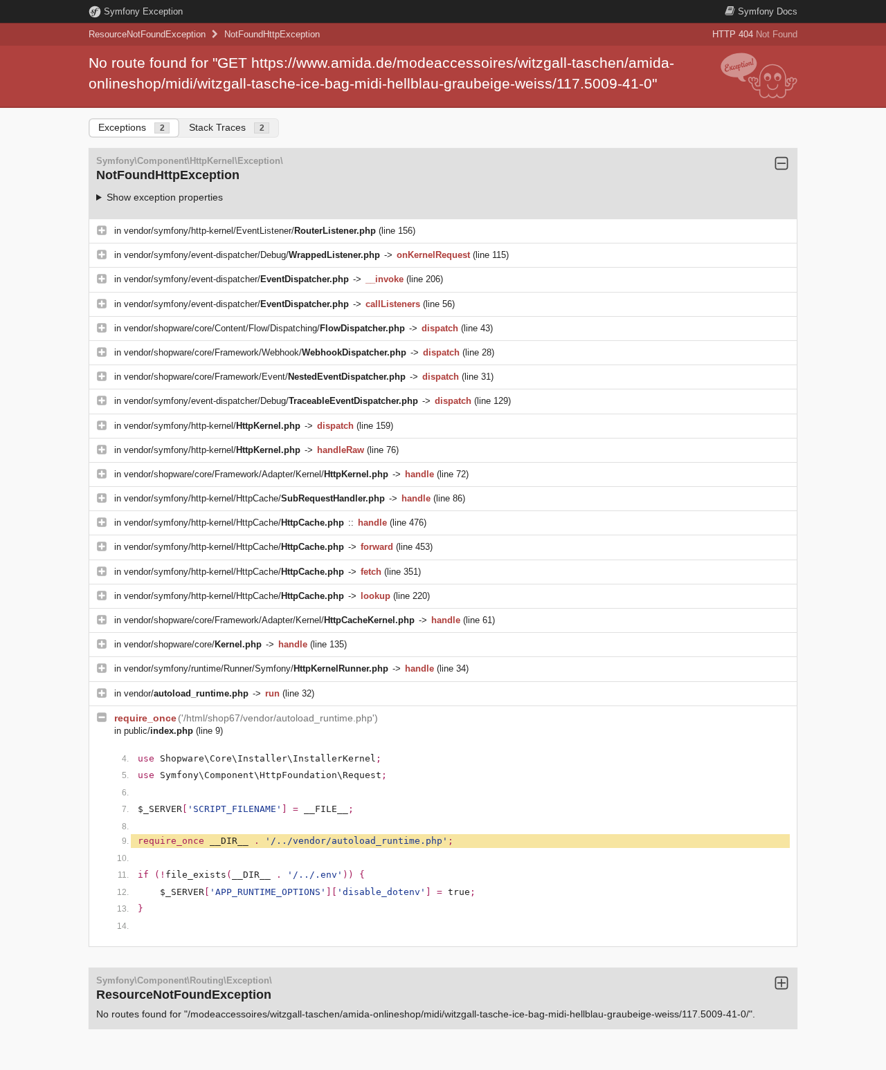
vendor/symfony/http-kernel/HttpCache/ (254, 498)
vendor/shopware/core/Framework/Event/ (265, 376)
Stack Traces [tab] (226, 127)
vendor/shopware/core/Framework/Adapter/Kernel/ (256, 474)
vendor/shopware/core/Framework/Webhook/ (265, 352)
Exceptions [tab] (131, 127)
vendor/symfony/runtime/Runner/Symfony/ (256, 668)
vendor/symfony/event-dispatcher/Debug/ (252, 255)
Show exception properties (165, 197)
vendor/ (186, 693)
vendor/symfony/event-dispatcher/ (236, 279)
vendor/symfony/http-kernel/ (212, 426)
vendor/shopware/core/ (193, 644)
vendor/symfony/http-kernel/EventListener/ (250, 230)
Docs (767, 11)
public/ (158, 731)
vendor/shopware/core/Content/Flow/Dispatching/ (264, 328)
